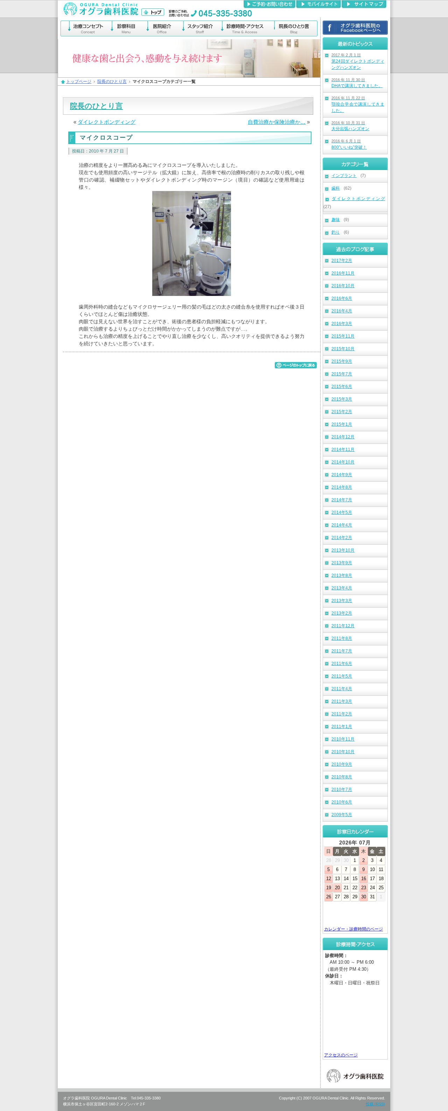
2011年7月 (341, 651)
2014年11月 (343, 449)
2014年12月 (343, 436)
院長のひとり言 (112, 81)
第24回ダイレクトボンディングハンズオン (357, 61)
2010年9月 (341, 764)
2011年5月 (341, 676)
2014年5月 (341, 512)
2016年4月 (341, 311)
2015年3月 (341, 399)
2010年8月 (341, 776)
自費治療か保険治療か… (277, 122)
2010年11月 (343, 739)
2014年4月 (341, 525)
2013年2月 (341, 613)
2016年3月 (341, 323)
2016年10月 (343, 285)
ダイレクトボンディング (358, 198)
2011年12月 (343, 625)
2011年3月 (341, 701)
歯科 (335, 188)
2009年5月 (341, 814)
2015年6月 (341, 386)
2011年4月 (341, 688)
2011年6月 (341, 663)
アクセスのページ (341, 1055)
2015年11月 (343, 336)
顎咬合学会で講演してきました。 (357, 104)
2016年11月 (343, 273)
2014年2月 (341, 537)
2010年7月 (341, 789)
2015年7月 (341, 373)
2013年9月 (341, 562)
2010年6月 (341, 802)
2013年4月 (341, 588)
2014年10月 (343, 462)
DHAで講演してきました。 (357, 83)
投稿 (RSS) (375, 1104)
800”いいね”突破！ (349, 144)
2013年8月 (341, 575)
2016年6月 (341, 298)
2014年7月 (341, 499)
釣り (335, 232)
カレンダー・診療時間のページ (353, 929)
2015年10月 (343, 348)
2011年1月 (341, 726)
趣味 (335, 219)
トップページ (78, 81)
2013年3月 (341, 600)
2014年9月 (341, 474)
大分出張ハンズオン (350, 126)
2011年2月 (341, 714)
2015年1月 (341, 424)
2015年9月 (341, 361)
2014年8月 (341, 487)
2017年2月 (341, 260)
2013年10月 (343, 550)
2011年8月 (341, 638)
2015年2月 (341, 411)
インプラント (344, 175)
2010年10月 (343, 751)
